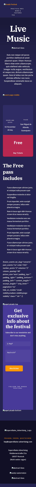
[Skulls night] (11, 95)
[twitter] (13, 404)
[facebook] (8, 404)
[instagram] (18, 404)
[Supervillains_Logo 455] (10, 4)
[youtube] (23, 404)
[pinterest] (27, 404)
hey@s (6, 442)
